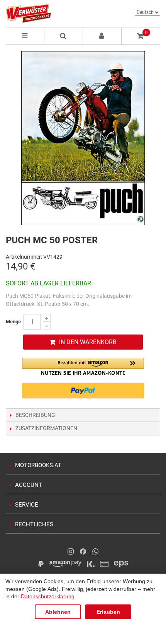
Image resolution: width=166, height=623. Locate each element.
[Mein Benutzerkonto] (102, 35)
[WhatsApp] (95, 551)
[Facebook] (83, 551)
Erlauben (108, 612)
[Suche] (63, 35)
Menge (13, 321)
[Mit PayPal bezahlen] (83, 390)
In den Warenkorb (88, 342)
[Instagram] (71, 551)
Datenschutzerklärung (48, 596)
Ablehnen (58, 612)
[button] (83, 366)
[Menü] (25, 35)
